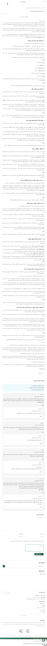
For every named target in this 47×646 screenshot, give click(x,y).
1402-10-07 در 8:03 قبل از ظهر (39, 480)
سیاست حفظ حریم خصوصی (40, 607)
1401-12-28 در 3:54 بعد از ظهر (39, 425)
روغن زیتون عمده (37, 339)
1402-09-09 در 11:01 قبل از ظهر (37, 464)
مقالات (39, 7)
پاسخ (43, 405)
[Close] (0, 638)
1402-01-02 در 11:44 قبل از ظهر (37, 437)
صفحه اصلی (43, 7)
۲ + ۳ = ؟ (41, 546)
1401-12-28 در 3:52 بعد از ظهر (39, 396)
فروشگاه (45, 645)
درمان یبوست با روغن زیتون (38, 252)
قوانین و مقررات (42, 610)
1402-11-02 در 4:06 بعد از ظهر (37, 498)
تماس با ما (43, 612)
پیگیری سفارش (42, 603)
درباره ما (43, 609)
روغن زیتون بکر (38, 35)
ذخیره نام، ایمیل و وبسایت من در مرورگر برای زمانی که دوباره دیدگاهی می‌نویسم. (25, 541)
